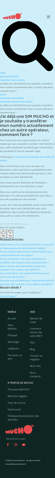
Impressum (14, 409)
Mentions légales (17, 396)
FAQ (32, 342)
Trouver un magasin (36, 357)
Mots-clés (35, 366)
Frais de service (16, 402)
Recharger (14, 342)
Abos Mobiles (12, 326)
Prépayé (12, 335)
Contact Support (8, 296)
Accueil (12, 318)
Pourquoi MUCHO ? (19, 389)
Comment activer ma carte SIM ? (36, 332)
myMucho (13, 348)
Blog (32, 349)
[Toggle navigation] (48, 16)
